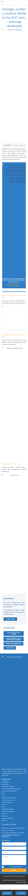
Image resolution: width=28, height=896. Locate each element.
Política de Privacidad (16, 867)
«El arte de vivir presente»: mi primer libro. (13, 828)
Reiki (3, 793)
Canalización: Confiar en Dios (11, 464)
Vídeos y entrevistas (7, 818)
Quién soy (4, 816)
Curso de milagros (7, 802)
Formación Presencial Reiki (9, 798)
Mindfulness (5, 784)
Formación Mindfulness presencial (11, 789)
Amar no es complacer (8, 830)
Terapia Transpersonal (8, 800)
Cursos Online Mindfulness (9, 791)
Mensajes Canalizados (8, 811)
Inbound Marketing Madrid (10, 880)
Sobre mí (4, 814)
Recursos (4, 804)
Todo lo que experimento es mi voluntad (13, 832)
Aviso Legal (22, 880)
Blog (3, 807)
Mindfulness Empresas (8, 786)
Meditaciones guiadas (8, 809)
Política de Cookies (21, 882)
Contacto (4, 820)
